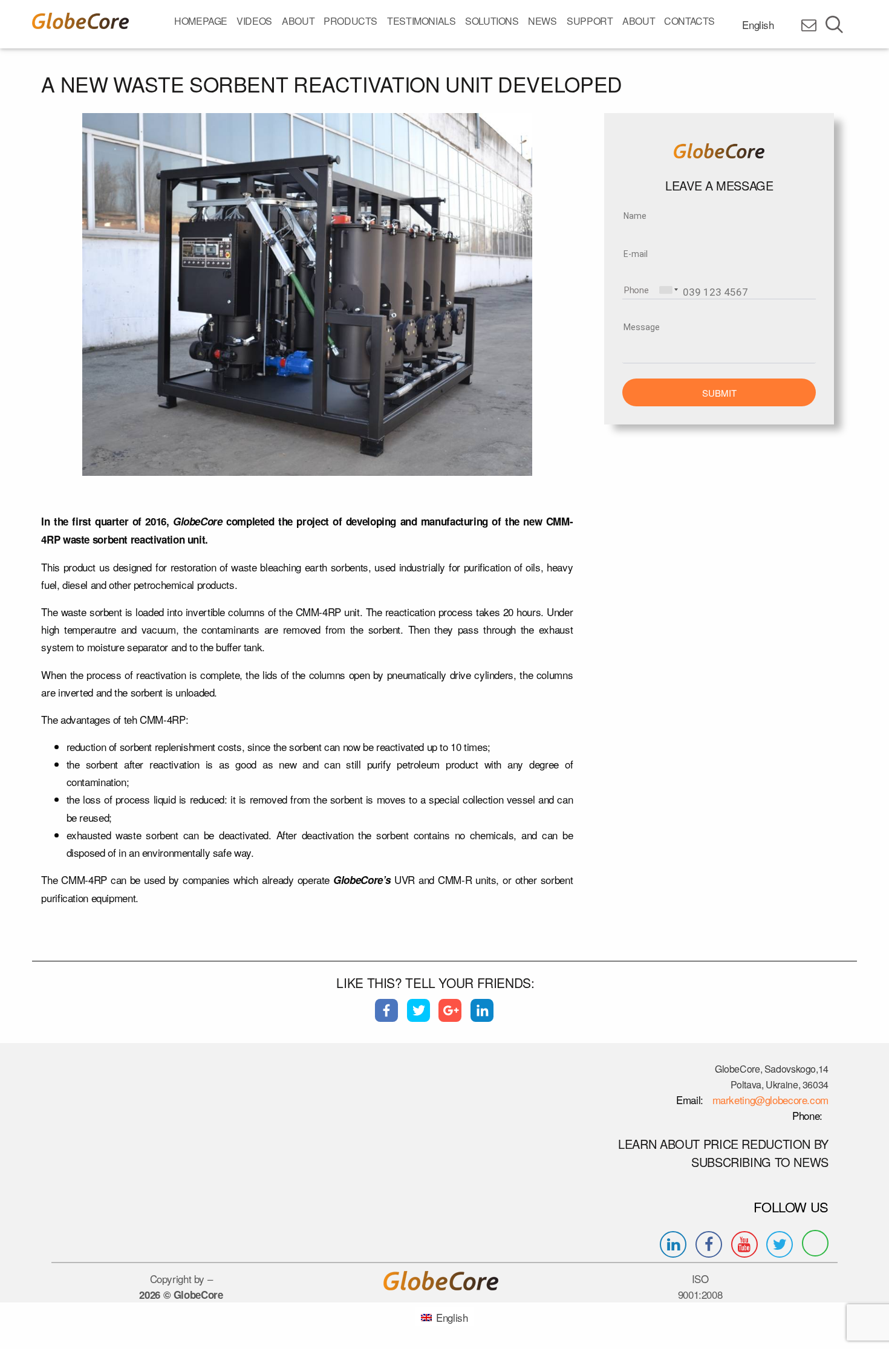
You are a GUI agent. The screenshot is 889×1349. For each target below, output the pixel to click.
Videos (254, 21)
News (542, 21)
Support (590, 21)
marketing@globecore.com (770, 1099)
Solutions (492, 21)
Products (350, 21)
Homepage (200, 21)
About (298, 21)
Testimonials (421, 21)
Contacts (689, 21)
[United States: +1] (667, 290)
